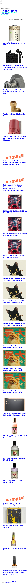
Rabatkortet (8, 582)
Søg (21, 19)
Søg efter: (2, 8)
